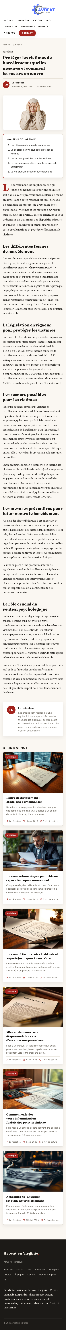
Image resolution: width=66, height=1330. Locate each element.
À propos (9, 33)
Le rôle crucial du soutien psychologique (31, 171)
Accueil (9, 20)
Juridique (23, 20)
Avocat (37, 20)
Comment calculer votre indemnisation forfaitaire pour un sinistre (26, 1118)
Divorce (43, 26)
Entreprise (28, 26)
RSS (6, 1279)
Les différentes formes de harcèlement (30, 145)
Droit (49, 20)
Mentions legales (47, 1274)
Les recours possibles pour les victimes (30, 158)
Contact (27, 33)
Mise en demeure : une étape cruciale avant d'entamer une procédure (24, 1036)
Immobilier (10, 26)
